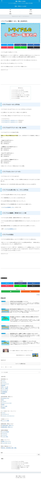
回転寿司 (3, 385)
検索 (2, 452)
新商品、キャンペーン (6, 441)
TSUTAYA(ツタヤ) (5, 398)
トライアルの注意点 (16, 98)
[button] (39, 372)
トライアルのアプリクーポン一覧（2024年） (20, 91)
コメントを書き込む (20, 363)
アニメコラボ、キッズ (6, 443)
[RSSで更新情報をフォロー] (30, 291)
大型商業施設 (4, 391)
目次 (19, 87)
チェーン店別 (4, 406)
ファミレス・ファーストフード (8, 415)
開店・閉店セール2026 (20, 1)
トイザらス (4, 401)
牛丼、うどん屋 (5, 387)
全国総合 (3, 393)
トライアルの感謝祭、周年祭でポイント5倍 (20, 96)
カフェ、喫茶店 (5, 388)
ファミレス (4, 382)
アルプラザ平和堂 (5, 431)
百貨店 (3, 404)
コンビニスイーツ (5, 414)
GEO (3, 399)
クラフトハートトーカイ (7, 403)
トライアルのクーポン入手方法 (18, 90)
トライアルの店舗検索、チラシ (8, 207)
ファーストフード (5, 383)
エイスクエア (4, 435)
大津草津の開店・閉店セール (7, 425)
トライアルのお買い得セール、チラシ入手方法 (20, 94)
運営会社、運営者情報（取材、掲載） (9, 447)
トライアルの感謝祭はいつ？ (10, 228)
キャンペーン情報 (5, 420)
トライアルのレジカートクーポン (18, 93)
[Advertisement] (20, 77)
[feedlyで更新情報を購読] (10, 291)
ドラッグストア (5, 390)
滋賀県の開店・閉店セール (7, 427)
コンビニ (3, 380)
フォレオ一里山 (5, 436)
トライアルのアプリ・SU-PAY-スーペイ (10, 120)
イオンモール (4, 433)
